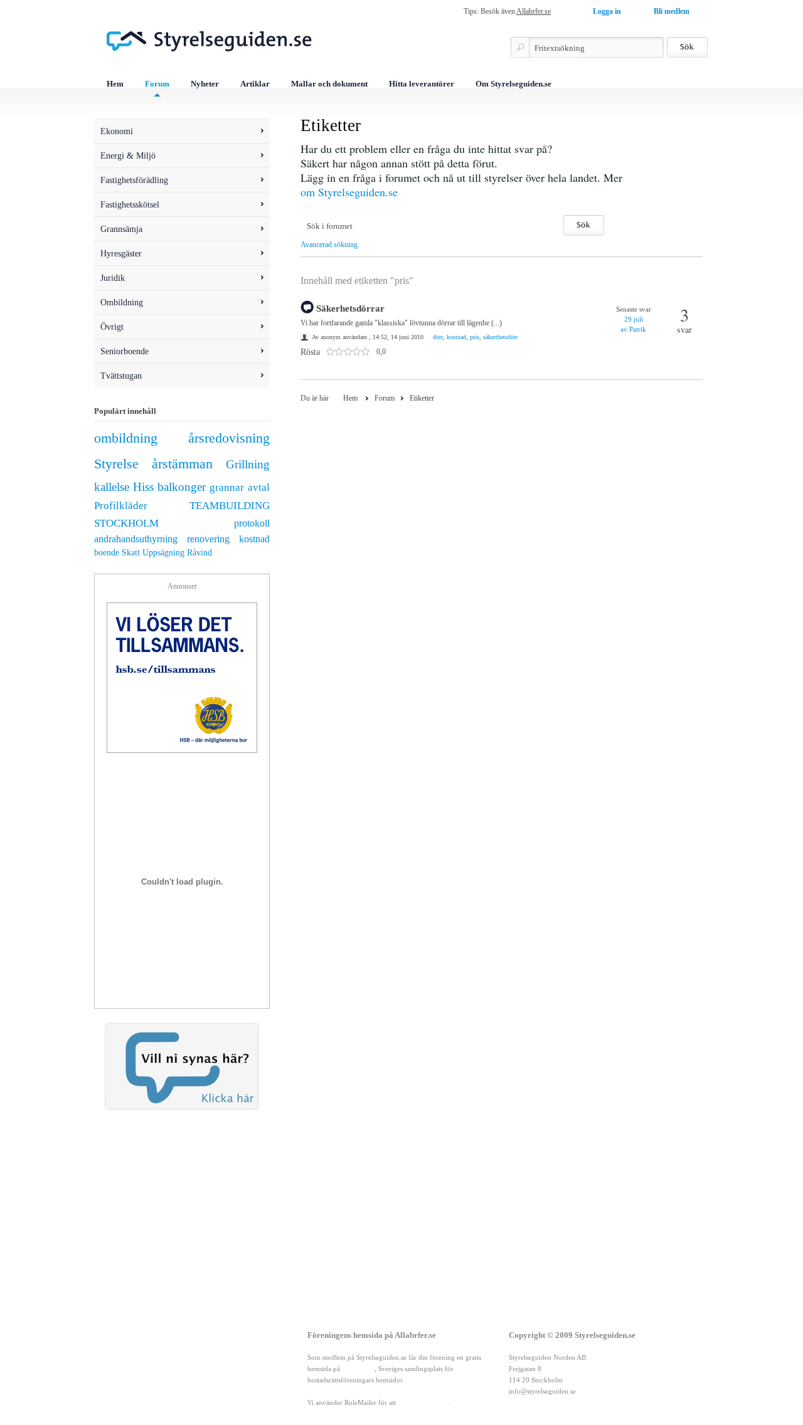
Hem (115, 83)
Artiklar (255, 83)
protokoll (252, 523)
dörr (438, 337)
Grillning (248, 464)
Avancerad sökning (329, 244)
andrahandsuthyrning (136, 539)
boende (106, 552)
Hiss (143, 486)
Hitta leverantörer (421, 83)
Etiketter (422, 398)
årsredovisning (229, 438)
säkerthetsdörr (500, 337)
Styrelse (116, 463)
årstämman (182, 463)
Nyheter (205, 83)
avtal (259, 487)
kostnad (254, 539)
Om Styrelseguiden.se (513, 83)
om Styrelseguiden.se (349, 191)
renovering (208, 539)
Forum (157, 83)
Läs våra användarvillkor (343, 1391)
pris (474, 337)
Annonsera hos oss (179, 1380)
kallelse (111, 486)
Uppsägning (163, 552)
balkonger (181, 486)
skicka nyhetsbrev (423, 1402)
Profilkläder (120, 506)
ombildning (125, 438)
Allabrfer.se (533, 11)
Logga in (607, 11)
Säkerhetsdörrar (350, 308)
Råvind (199, 552)
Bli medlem (671, 11)
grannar (227, 487)
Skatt (131, 552)
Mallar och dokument (329, 83)
